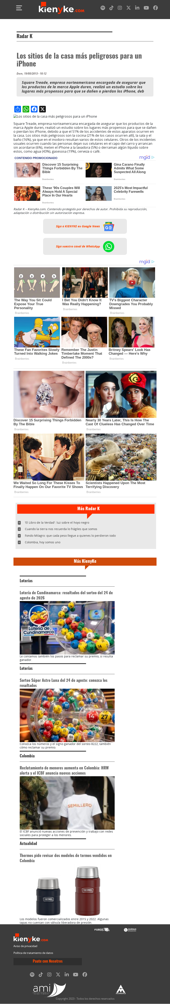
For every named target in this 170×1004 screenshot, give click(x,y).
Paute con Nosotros (48, 961)
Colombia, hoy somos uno (42, 542)
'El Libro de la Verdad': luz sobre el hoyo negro (57, 522)
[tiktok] (111, 8)
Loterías (26, 581)
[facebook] (155, 8)
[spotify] (103, 8)
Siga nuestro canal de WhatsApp (78, 246)
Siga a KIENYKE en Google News (78, 226)
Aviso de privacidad (25, 946)
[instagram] (120, 8)
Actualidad (28, 844)
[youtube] (146, 8)
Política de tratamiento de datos (33, 953)
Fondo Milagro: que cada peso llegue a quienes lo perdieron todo (70, 536)
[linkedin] (137, 8)
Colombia (27, 756)
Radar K (25, 36)
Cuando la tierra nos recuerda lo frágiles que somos (61, 529)
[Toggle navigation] (19, 8)
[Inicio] (61, 8)
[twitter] (128, 8)
